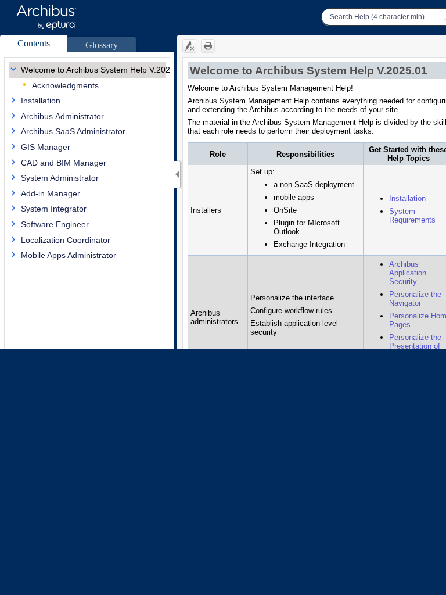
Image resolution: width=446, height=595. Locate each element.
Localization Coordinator (65, 240)
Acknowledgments (65, 85)
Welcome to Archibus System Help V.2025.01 (103, 69)
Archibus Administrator (62, 116)
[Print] (208, 46)
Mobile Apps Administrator (68, 255)
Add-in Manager (50, 193)
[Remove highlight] (189, 46)
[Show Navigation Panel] (177, 174)
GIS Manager (45, 147)
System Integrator (54, 208)
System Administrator (60, 177)
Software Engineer (55, 224)
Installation (40, 100)
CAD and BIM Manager (63, 162)
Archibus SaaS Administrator (73, 131)
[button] (34, 43)
